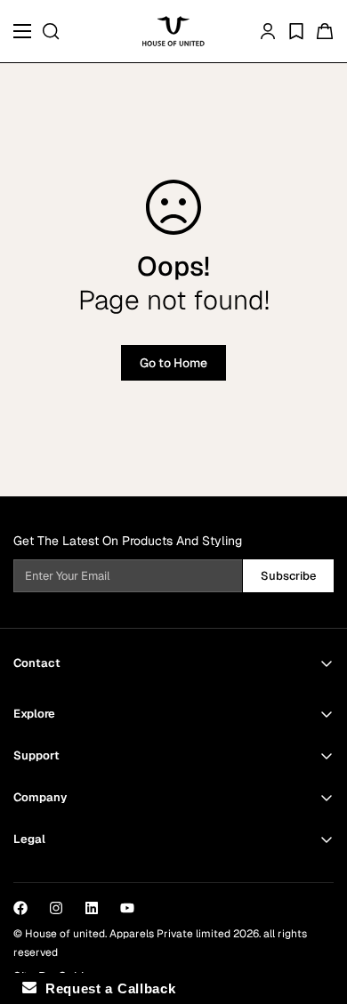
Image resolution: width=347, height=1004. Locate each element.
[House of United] (173, 31)
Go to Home (173, 363)
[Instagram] (56, 908)
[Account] (268, 31)
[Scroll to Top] (315, 910)
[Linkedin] (92, 908)
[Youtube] (127, 908)
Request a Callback (105, 988)
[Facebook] (20, 908)
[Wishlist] (296, 31)
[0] (325, 31)
